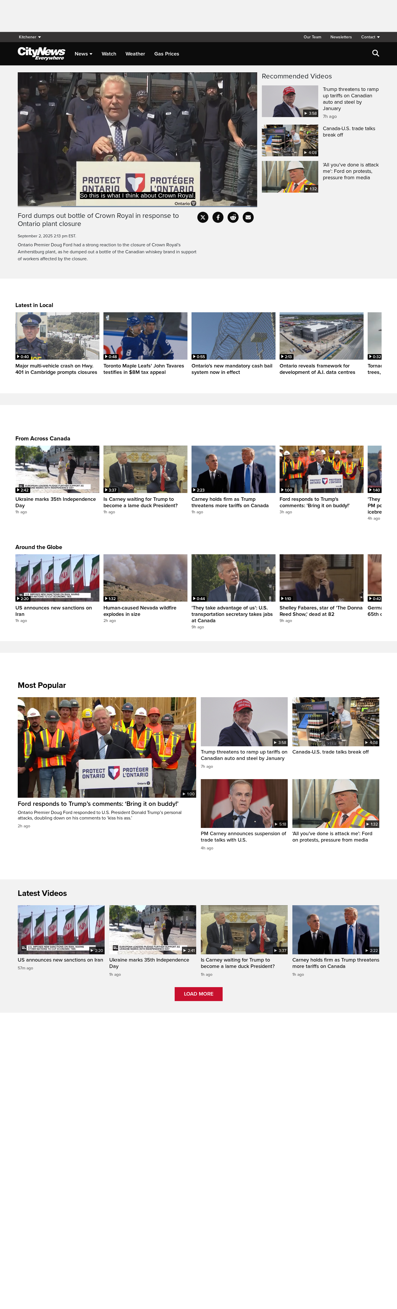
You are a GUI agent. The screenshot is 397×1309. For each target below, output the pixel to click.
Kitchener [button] (27, 37)
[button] (368, 37)
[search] (375, 54)
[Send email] (248, 217)
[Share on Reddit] (233, 217)
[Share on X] (202, 217)
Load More (198, 994)
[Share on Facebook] (217, 217)
